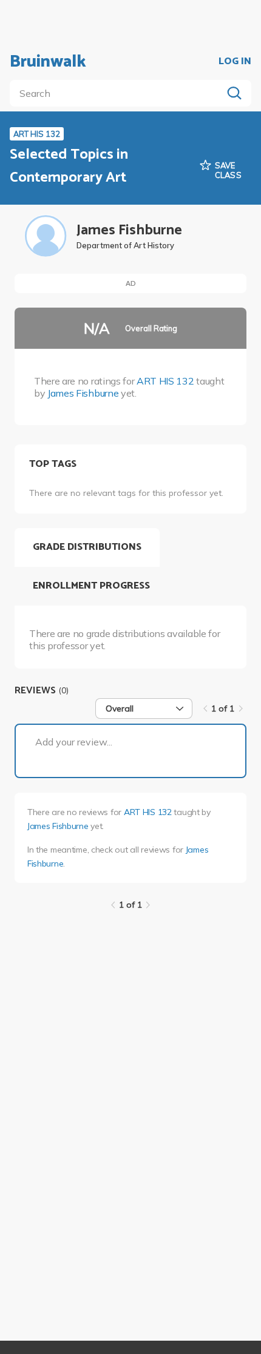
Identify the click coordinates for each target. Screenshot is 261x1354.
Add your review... (73, 742)
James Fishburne (82, 393)
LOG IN (235, 62)
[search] (118, 93)
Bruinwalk (48, 61)
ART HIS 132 (165, 381)
